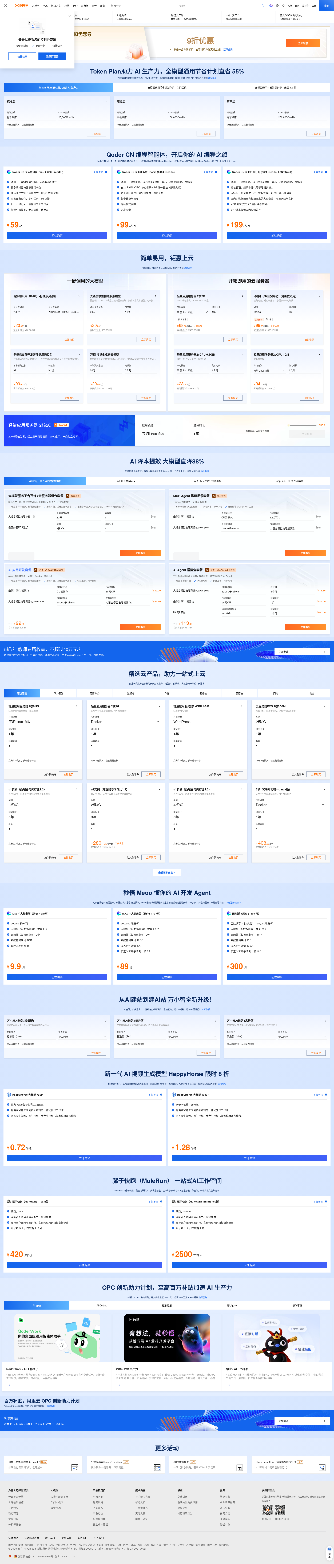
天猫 (51, 1544)
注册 (314, 5)
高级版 (121, 101)
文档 (290, 5)
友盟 (159, 1544)
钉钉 (172, 1544)
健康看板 (225, 1519)
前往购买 (57, 235)
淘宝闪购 (224, 1544)
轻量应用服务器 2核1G (105, 706)
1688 (100, 1544)
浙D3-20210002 (136, 1548)
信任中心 (225, 1524)
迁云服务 (225, 1507)
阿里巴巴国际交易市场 (82, 1544)
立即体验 (206, 1009)
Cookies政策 (32, 1537)
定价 (75, 5)
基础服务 (225, 1496)
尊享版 (231, 101)
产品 (45, 5)
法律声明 (13, 1537)
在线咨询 (203, 1297)
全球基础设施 (15, 1502)
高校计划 (183, 1507)
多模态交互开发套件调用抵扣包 (32, 354)
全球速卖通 (62, 1544)
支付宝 (181, 1544)
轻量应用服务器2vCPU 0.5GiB (196, 354)
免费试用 (98, 1502)
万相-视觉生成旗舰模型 (104, 354)
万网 (140, 1544)
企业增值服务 (227, 1502)
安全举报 (66, 1537)
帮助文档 (140, 1502)
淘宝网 (29, 1544)
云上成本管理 (100, 1524)
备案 (297, 5)
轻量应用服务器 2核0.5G (24, 706)
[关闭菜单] (5, 5)
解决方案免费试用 (188, 1502)
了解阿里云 (115, 5)
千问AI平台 (41, 1544)
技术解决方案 (142, 1496)
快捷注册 (22, 56)
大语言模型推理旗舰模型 (105, 296)
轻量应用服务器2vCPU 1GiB (271, 354)
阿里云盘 (212, 1544)
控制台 (305, 5)
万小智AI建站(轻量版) (20, 1021)
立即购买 (141, 553)
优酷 (165, 1544)
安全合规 (13, 1519)
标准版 (11, 101)
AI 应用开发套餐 (19, 570)
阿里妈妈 (110, 1544)
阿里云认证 (141, 1519)
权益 (66, 5)
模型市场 (56, 1507)
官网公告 (225, 1513)
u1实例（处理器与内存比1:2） (27, 789)
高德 (146, 1544)
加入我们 (99, 1537)
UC (153, 1544)
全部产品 (98, 1496)
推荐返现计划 (185, 1513)
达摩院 (190, 1544)
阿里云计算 (129, 1544)
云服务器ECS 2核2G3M (270, 706)
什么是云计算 (15, 1496)
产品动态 (98, 1507)
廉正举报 (50, 1537)
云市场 (84, 5)
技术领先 (13, 1507)
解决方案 (56, 5)
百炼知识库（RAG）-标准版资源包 (35, 296)
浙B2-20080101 (88, 1548)
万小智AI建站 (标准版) (130, 1021)
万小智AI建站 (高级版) (240, 1021)
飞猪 (118, 1544)
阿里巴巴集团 (15, 1544)
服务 (102, 5)
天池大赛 (140, 1513)
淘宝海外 (201, 1544)
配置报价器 (99, 1519)
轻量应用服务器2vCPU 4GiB (191, 706)
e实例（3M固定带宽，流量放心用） (276, 296)
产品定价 (98, 1513)
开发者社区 (141, 1507)
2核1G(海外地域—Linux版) (273, 789)
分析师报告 (14, 1524)
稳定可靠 (13, 1513)
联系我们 (83, 1537)
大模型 (35, 5)
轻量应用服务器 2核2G (191, 296)
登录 (326, 5)
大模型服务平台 (59, 1496)
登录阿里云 (52, 56)
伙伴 (94, 5)
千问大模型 (57, 1502)
